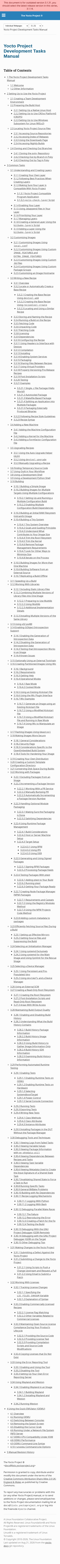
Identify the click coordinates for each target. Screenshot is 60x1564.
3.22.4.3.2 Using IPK (30, 850)
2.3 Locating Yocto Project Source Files (30, 128)
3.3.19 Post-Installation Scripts (29, 376)
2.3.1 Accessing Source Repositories (32, 133)
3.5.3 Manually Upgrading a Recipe (32, 463)
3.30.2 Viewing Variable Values (29, 1145)
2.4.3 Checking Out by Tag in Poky (31, 160)
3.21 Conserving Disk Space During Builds (32, 768)
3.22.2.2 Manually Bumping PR (33, 791)
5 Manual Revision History (20, 1452)
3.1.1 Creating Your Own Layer (29, 175)
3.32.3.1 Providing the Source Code (35, 1335)
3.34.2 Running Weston (26, 1403)
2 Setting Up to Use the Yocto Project (26, 93)
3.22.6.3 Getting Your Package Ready (36, 886)
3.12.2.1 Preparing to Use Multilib (34, 600)
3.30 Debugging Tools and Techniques (30, 1137)
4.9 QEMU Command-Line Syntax (27, 1443)
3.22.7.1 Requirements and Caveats (35, 899)
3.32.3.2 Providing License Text (33, 1339)
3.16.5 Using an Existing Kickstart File (33, 692)
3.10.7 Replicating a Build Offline (30, 575)
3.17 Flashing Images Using (30, 731)
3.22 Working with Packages (25, 772)
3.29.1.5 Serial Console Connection (35, 1101)
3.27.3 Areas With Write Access (30, 1004)
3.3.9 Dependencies (24, 336)
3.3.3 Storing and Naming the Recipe (33, 316)
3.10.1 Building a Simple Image (30, 486)
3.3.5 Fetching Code (24, 323)
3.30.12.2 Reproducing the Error (34, 1217)
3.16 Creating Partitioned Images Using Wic (33, 663)
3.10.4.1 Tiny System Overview (33, 524)
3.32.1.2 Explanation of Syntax (32, 1299)
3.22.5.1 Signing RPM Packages (33, 866)
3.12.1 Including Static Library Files (32, 589)
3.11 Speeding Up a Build (23, 580)
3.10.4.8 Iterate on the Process (33, 557)
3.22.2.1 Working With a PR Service (35, 788)
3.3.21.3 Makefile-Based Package (34, 398)
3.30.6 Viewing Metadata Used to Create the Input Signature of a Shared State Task (35, 1173)
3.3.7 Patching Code (24, 330)
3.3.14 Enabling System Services (30, 356)
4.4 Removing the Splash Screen (27, 1423)
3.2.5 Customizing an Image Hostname (34, 273)
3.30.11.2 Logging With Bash (32, 1204)
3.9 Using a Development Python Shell (30, 478)
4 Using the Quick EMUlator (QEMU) (26, 1408)
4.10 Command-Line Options (30, 1446)
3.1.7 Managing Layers (25, 218)
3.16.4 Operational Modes (27, 678)
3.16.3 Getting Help (24, 675)
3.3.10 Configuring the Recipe (29, 340)
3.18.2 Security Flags (24, 743)
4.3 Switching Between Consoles (27, 1420)
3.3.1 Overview (21, 283)
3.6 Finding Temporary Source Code (29, 468)
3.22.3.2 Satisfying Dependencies (34, 818)
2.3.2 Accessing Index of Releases (31, 136)
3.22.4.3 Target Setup (28, 841)
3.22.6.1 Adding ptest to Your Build (35, 879)
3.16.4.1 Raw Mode (27, 683)
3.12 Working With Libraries (24, 584)
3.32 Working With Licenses (24, 1282)
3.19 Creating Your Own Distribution (29, 758)
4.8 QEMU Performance (22, 1440)
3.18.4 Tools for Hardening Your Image (34, 753)
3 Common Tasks (16, 165)
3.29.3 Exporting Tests (25, 1109)
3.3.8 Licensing (21, 333)
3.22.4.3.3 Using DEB (31, 853)
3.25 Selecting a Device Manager (27, 966)
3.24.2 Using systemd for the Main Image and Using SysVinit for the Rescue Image (35, 958)
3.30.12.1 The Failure (27, 1214)
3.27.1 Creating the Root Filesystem (32, 994)
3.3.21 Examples (22, 383)
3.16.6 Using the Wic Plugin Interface (33, 695)
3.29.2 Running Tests (24, 1106)
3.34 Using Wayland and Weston (27, 1382)
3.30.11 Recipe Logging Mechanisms (33, 1196)
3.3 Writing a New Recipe (23, 278)
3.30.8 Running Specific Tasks (29, 1186)
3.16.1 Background (23, 668)
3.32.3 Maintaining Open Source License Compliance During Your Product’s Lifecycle (35, 1327)
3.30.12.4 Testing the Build (30, 1224)
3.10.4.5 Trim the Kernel (29, 541)
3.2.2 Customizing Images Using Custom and (35, 253)
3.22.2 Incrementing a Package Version (34, 783)
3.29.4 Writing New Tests (26, 1112)
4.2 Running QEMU (20, 1417)
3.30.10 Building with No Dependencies (34, 1192)
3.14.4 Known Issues (24, 655)
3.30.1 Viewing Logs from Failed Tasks (33, 1142)
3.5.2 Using (30, 459)
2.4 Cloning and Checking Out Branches (31, 148)
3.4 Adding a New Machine (24, 424)
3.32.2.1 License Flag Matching (33, 1312)
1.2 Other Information (22, 88)
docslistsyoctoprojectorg (19, 1465)
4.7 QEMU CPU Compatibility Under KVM (31, 1436)
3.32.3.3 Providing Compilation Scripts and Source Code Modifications (33, 1345)
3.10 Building (17, 481)
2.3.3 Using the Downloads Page (31, 140)
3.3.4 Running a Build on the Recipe (32, 320)
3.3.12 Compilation (23, 350)
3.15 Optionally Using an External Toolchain (33, 660)
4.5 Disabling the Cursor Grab (26, 1426)
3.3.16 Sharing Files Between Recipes (33, 363)
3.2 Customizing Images (23, 237)
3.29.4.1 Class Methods (29, 1117)
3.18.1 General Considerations (29, 740)
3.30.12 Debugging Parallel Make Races (34, 1209)
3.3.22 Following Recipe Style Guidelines (34, 416)
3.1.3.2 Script (36, 200)
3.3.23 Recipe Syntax (24, 419)
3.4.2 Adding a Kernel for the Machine (33, 436)
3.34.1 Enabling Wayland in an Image (33, 1387)
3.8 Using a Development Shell (26, 474)
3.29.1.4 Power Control (29, 1097)
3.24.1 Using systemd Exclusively (31, 951)
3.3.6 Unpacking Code (25, 326)
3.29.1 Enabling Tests (25, 1072)
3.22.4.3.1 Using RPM (31, 846)
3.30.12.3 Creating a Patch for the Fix (36, 1220)
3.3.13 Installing (22, 353)
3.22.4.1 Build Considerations (32, 831)
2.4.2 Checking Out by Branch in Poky (33, 156)
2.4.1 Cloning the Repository (31, 153)
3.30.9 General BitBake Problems (31, 1189)
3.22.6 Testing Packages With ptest (32, 874)
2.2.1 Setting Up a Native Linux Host (32, 110)
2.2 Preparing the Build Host (25, 105)
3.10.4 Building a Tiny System (29, 519)
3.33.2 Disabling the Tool (26, 1370)
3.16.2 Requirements (24, 672)
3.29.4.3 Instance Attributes (31, 1124)
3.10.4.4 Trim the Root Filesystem (34, 537)
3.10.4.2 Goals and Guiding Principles (36, 527)
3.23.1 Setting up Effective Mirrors (31, 934)
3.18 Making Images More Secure (28, 735)
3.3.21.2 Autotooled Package (32, 394)
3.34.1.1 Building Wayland (30, 1392)
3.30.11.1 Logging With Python (33, 1201)
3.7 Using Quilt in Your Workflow (27, 471)
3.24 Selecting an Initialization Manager (31, 946)
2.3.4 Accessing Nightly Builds (29, 143)
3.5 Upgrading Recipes (22, 447)
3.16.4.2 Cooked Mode (28, 687)
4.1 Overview (17, 1413)
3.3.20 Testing (21, 379)
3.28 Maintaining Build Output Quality (30, 1009)
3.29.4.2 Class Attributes (29, 1121)
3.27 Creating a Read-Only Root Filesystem (32, 990)
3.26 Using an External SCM (24, 986)
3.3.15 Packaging (22, 359)
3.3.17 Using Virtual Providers (29, 366)
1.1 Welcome (17, 85)
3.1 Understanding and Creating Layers (31, 170)
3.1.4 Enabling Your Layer (27, 205)
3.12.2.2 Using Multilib (28, 604)
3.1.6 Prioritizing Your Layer (28, 215)
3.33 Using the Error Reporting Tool (29, 1362)
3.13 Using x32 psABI (21, 624)
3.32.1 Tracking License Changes (31, 1287)
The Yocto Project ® (32, 15)
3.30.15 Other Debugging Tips (29, 1242)
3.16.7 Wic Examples (24, 698)
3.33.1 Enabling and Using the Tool (32, 1367)
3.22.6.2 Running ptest (28, 883)
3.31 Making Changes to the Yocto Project (32, 1247)
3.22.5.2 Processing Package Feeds (35, 869)
